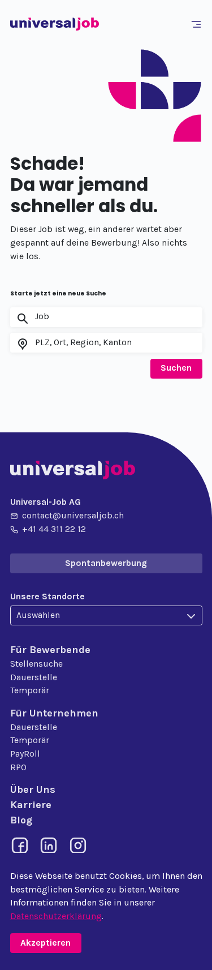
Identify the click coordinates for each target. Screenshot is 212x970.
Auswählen (38, 615)
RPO (18, 767)
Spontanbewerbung (106, 563)
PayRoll (25, 754)
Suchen (176, 368)
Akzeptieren (45, 943)
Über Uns (32, 789)
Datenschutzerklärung (56, 916)
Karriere (30, 805)
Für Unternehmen (54, 713)
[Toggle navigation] (198, 24)
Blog (21, 820)
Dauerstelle (33, 677)
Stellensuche (36, 664)
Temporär (29, 690)
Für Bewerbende (50, 649)
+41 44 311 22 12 (54, 529)
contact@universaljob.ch (73, 515)
